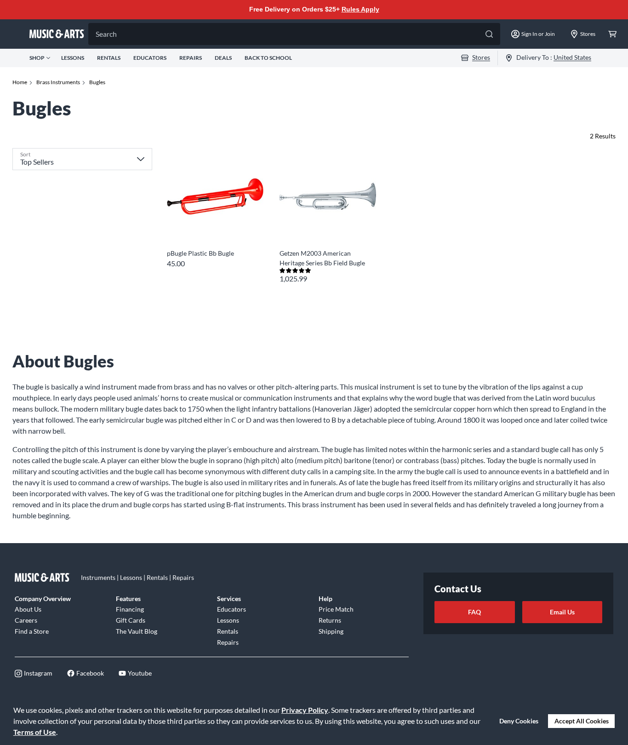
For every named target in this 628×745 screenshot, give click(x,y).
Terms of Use (34, 732)
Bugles (97, 82)
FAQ (474, 612)
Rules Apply (360, 9)
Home (19, 82)
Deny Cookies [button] (518, 721)
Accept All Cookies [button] (581, 721)
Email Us (562, 612)
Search (106, 33)
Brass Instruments (58, 82)
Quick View (215, 228)
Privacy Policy (304, 709)
